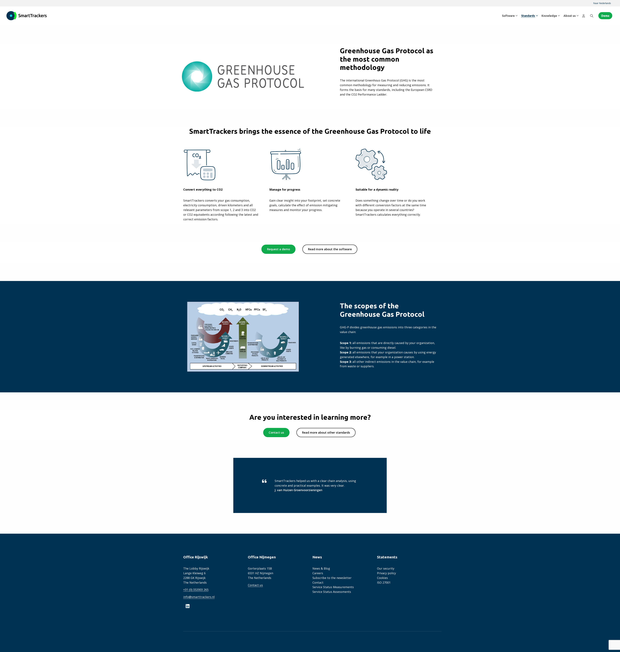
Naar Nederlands (602, 3)
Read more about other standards (326, 432)
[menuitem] (602, 3)
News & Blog (321, 568)
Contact (317, 582)
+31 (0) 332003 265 (195, 590)
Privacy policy (386, 573)
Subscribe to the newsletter (331, 578)
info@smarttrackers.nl (199, 597)
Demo (605, 15)
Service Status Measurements (333, 587)
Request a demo (278, 249)
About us (569, 15)
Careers (317, 573)
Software (508, 15)
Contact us (276, 432)
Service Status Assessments (331, 592)
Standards (528, 15)
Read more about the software (330, 249)
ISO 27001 (384, 582)
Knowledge (549, 15)
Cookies (382, 578)
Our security (385, 568)
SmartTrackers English (26, 16)
